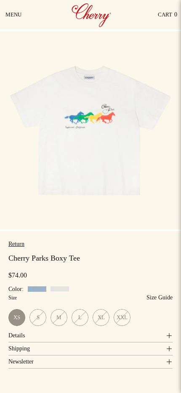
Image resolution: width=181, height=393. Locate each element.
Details (16, 335)
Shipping (19, 348)
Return (16, 244)
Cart (167, 16)
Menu (14, 17)
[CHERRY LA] (92, 14)
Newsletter (21, 361)
